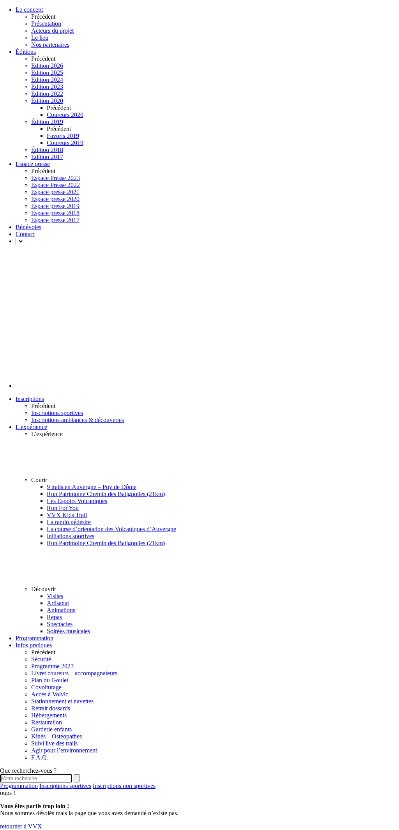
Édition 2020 (47, 100)
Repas (54, 617)
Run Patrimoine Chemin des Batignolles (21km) (106, 494)
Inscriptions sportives (57, 413)
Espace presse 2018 (55, 213)
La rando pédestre (69, 522)
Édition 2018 (47, 150)
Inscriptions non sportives (124, 785)
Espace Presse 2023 (55, 178)
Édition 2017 (47, 157)
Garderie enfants (51, 729)
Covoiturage (46, 687)
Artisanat (58, 603)
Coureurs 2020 (65, 114)
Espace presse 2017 (55, 220)
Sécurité (41, 659)
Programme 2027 (52, 666)
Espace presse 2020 (55, 199)
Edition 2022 (47, 93)
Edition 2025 (47, 72)
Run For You (63, 508)
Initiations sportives (70, 536)
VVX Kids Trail (67, 515)
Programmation (19, 785)
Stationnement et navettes (62, 701)
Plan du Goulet (49, 680)
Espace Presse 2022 (55, 185)
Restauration (46, 722)
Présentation (46, 23)
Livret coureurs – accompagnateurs (74, 673)
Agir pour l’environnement (64, 750)
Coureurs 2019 (65, 143)
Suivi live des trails (54, 743)
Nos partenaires (50, 44)
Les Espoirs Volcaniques (77, 501)
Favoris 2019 (63, 135)
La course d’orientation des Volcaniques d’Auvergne (111, 529)
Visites (55, 596)
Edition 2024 (47, 79)
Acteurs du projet (52, 30)
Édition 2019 (47, 121)
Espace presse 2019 (55, 206)
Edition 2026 (47, 65)
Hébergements (49, 715)
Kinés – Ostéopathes (56, 736)
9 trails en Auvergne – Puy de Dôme (91, 487)
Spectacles (59, 624)
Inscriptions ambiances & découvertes (77, 420)
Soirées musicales (68, 631)
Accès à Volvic (49, 694)
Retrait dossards (50, 708)
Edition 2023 (47, 86)
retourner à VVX (21, 826)
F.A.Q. (39, 757)
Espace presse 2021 (55, 192)
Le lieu (39, 37)
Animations (61, 610)
